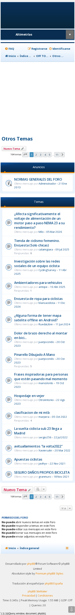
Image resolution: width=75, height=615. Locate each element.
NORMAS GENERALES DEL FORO (38, 179)
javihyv (43, 463)
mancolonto (46, 383)
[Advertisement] (37, 97)
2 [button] (36, 155)
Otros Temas (17, 138)
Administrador (47, 183)
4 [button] (45, 155)
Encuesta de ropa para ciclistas (38, 298)
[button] (25, 154)
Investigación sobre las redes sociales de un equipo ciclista (37, 263)
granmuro (45, 476)
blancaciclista (47, 303)
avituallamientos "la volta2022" (38, 446)
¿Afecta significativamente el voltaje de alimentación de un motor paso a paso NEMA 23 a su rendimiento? (39, 221)
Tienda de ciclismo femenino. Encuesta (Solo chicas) (37, 243)
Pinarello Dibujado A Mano (34, 354)
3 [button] (40, 155)
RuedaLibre (46, 324)
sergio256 (45, 437)
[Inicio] (38, 15)
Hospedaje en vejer (29, 395)
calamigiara (46, 249)
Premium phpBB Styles (49, 573)
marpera (44, 417)
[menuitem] (9, 49)
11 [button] (57, 155)
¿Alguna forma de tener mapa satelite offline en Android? (37, 317)
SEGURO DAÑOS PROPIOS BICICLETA (42, 472)
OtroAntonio (46, 400)
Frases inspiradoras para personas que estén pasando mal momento (41, 376)
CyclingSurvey (47, 270)
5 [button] (49, 155)
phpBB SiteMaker (37, 591)
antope (43, 287)
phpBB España (54, 583)
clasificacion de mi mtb (32, 412)
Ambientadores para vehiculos (38, 282)
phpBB (31, 564)
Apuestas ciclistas (28, 459)
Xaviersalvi (45, 450)
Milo (41, 232)
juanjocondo (46, 342)
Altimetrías (24, 34)
